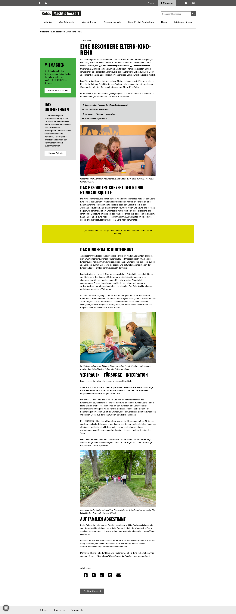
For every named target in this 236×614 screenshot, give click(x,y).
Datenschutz (77, 610)
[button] (6, 608)
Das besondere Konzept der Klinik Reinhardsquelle (106, 104)
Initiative (48, 22)
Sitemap (44, 610)
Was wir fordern (89, 22)
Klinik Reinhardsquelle (111, 65)
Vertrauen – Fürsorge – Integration (100, 114)
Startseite (44, 31)
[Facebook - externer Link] (186, 3)
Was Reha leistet (67, 22)
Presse (151, 3)
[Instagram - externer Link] (193, 3)
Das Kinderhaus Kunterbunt (97, 109)
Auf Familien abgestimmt (96, 118)
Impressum (59, 610)
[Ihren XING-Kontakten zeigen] (110, 575)
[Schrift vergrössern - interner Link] (40, 3)
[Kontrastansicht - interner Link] (45, 3)
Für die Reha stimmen (58, 90)
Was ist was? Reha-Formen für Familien (114, 556)
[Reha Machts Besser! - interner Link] (60, 13)
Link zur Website (55, 153)
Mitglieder (168, 3)
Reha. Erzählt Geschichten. (141, 22)
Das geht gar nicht (112, 22)
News (164, 22)
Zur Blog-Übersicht (92, 591)
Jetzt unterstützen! (183, 22)
